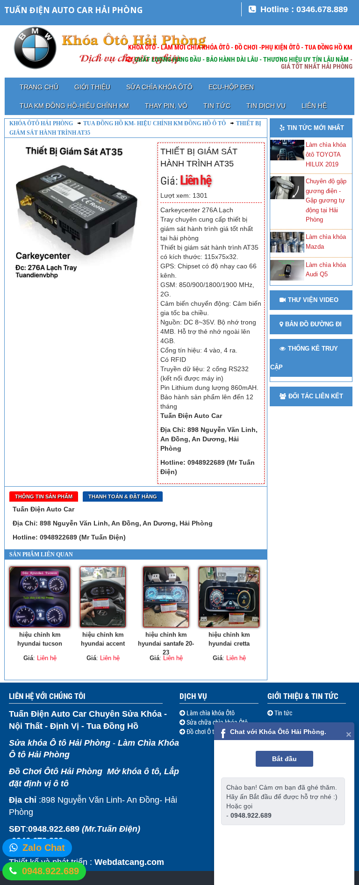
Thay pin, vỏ (166, 105)
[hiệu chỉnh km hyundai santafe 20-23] (166, 597)
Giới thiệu (92, 87)
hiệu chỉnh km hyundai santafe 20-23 (166, 642)
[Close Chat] (348, 733)
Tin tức (216, 105)
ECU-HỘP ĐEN (231, 87)
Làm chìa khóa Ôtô (210, 713)
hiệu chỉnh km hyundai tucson (39, 639)
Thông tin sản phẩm (43, 496)
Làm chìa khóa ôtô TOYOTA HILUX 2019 (326, 154)
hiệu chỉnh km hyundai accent (103, 639)
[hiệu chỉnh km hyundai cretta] (229, 597)
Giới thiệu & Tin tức (302, 696)
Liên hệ (314, 105)
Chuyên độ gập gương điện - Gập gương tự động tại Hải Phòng (326, 200)
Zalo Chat (43, 847)
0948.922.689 (50, 871)
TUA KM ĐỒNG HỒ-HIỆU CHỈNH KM (74, 105)
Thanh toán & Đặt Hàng (122, 496)
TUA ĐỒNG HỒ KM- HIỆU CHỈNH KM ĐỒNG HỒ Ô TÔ (154, 123)
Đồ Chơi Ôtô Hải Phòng (55, 771)
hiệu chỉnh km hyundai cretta (229, 639)
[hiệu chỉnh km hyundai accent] (102, 597)
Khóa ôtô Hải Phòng (41, 123)
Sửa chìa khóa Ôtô (159, 87)
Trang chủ (39, 87)
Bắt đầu (284, 759)
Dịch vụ (193, 696)
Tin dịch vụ (266, 105)
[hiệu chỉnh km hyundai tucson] (39, 597)
